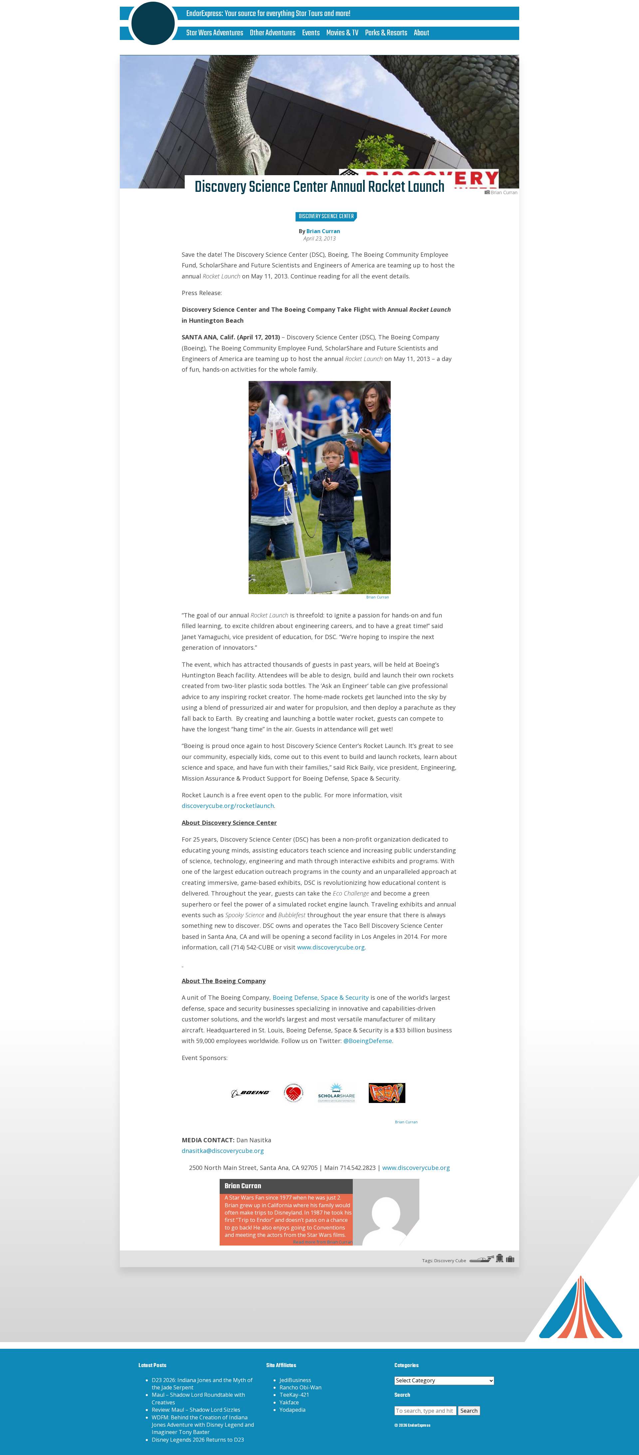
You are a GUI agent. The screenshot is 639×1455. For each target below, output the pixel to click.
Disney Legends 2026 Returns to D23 (198, 1439)
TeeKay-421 (294, 1394)
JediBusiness (295, 1380)
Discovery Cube (450, 1261)
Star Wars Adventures (214, 33)
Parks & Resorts (386, 33)
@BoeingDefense (367, 1041)
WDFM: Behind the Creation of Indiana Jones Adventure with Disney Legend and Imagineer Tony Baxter (203, 1425)
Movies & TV (342, 33)
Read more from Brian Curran (323, 1242)
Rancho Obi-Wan (300, 1387)
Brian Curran (323, 231)
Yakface (289, 1402)
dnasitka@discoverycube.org (223, 1151)
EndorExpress (204, 13)
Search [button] (469, 1410)
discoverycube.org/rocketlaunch (228, 806)
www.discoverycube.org (331, 947)
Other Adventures (273, 33)
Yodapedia (293, 1409)
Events (311, 33)
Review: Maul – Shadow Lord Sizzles (196, 1409)
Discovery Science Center (326, 216)
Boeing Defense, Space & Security (321, 997)
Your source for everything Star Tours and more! (287, 13)
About (421, 33)
